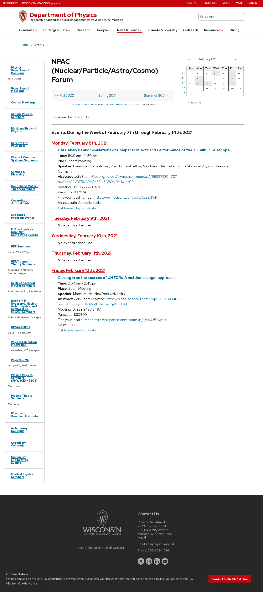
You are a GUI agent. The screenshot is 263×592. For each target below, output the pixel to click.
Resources (212, 30)
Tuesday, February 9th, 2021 (80, 218)
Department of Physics (63, 15)
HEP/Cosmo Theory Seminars (23, 263)
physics (55, 3)
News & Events (128, 30)
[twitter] (141, 561)
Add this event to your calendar (77, 208)
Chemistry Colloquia (18, 444)
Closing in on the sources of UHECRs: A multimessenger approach (116, 277)
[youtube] (165, 561)
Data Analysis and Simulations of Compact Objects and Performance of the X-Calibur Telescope (144, 149)
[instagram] (149, 561)
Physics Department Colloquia (20, 70)
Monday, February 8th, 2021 (80, 143)
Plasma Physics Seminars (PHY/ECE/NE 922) (24, 377)
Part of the (101, 548)
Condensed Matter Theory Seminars (24, 187)
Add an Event (194, 102)
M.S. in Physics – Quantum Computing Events (24, 232)
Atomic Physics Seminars (22, 115)
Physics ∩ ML (20, 360)
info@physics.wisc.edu (160, 544)
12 (231, 78)
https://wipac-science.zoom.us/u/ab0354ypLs (130, 320)
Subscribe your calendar (85, 104)
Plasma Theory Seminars (21, 397)
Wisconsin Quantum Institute (24, 415)
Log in (253, 3)
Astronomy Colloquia (19, 429)
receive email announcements (123, 104)
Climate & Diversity (162, 30)
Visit (239, 3)
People (102, 30)
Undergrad (55, 30)
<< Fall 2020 (64, 95)
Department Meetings (20, 89)
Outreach (190, 30)
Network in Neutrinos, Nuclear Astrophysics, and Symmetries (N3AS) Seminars (24, 306)
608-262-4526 (158, 550)
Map (141, 538)
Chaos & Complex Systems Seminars (24, 158)
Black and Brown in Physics (24, 130)
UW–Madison (26, 3)
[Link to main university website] (102, 536)
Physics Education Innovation (24, 343)
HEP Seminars (21, 246)
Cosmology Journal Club (20, 202)
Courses (211, 3)
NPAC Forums (20, 327)
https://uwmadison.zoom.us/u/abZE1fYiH (126, 197)
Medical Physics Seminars (22, 475)
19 (232, 83)
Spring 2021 (107, 95)
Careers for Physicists (19, 144)
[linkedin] (157, 561)
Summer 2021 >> (157, 95)
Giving (234, 30)
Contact (193, 3)
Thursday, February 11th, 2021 (81, 253)
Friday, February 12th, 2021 (78, 270)
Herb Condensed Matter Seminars (23, 284)
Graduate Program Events (22, 216)
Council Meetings (23, 102)
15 (198, 83)
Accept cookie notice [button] (230, 579)
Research (84, 30)
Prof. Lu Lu (81, 117)
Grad (26, 30)
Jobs (226, 3)
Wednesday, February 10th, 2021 (84, 236)
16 (207, 83)
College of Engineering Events (19, 459)
